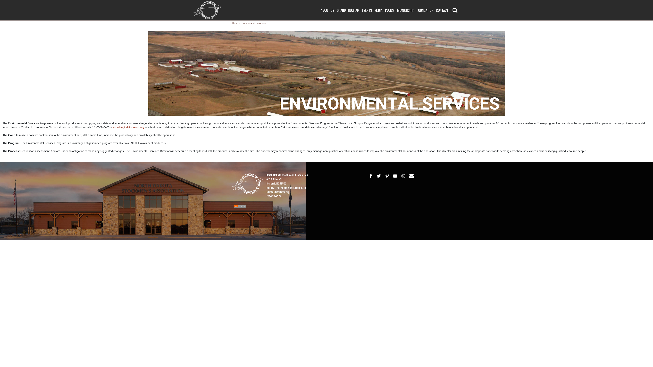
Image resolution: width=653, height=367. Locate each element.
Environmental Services (253, 23)
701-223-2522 (273, 196)
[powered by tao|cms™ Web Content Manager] (240, 206)
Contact (442, 10)
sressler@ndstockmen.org (128, 127)
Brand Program (348, 10)
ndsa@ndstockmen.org (277, 192)
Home (235, 23)
